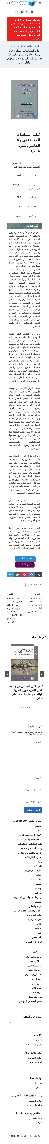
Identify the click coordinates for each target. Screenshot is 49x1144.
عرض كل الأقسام (34, 942)
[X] (27, 12)
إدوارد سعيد (36, 992)
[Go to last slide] (42, 674)
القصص (38, 826)
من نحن (38, 1087)
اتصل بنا (38, 1083)
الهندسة (38, 888)
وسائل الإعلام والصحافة (31, 848)
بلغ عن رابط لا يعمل (33, 1062)
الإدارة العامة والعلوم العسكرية (28, 897)
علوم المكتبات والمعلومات (30, 844)
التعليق (37, 742)
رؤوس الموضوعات (34, 1044)
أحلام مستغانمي (35, 965)
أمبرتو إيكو (37, 983)
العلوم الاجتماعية (34, 915)
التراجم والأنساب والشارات (29, 853)
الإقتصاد (38, 901)
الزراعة (39, 875)
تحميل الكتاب (26, 564)
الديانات (38, 893)
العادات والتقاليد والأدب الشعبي (28, 910)
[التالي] (7, 674)
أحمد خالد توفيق (34, 970)
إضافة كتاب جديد (34, 1058)
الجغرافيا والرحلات (33, 857)
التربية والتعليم (35, 906)
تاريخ (40, 861)
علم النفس (37, 937)
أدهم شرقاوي (36, 979)
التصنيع (39, 884)
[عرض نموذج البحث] (8, 3)
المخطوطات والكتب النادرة (29, 839)
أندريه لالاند (37, 988)
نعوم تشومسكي (34, 996)
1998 (23, 46)
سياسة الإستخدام (34, 1101)
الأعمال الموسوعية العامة (30, 835)
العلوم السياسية (33, 46)
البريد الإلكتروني (33, 789)
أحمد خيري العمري (33, 974)
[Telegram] (17, 12)
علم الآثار (38, 866)
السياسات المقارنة (34, 585)
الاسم (38, 777)
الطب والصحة (35, 879)
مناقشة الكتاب (26, 558)
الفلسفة (38, 928)
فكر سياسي (14, 46)
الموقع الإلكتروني (33, 801)
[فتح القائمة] (39, 3)
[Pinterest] (22, 12)
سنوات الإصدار (36, 1118)
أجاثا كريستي (36, 961)
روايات (39, 830)
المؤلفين (38, 1122)
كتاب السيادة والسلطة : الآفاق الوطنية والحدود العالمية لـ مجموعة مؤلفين (35, 603)
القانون (39, 924)
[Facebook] (32, 12)
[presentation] (24, 661)
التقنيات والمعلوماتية (33, 870)
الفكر (39, 933)
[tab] (29, 707)
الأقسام (39, 1040)
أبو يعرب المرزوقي (33, 956)
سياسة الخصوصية (34, 1105)
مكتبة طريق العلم (29, 1136)
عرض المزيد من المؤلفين (30, 1001)
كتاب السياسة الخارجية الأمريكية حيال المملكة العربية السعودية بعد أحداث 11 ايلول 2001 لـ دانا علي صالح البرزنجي (14, 608)
